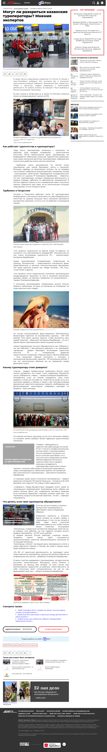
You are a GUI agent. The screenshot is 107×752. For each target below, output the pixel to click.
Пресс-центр (40, 711)
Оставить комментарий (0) (53, 629)
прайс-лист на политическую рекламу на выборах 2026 (36, 716)
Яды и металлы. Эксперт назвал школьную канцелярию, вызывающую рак (90, 69)
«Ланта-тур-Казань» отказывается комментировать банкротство (56, 661)
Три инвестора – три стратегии (22, 673)
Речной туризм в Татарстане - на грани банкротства (22, 667)
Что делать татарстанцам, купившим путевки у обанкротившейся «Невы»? (21, 661)
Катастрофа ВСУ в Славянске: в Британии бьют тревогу (89, 121)
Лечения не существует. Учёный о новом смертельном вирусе (90, 61)
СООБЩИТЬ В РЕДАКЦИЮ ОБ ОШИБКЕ (68, 716)
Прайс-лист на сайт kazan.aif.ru (84, 713)
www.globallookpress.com (11, 69)
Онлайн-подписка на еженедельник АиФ (76, 711)
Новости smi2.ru (10, 703)
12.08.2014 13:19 (7, 8)
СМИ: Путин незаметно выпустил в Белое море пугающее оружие (90, 108)
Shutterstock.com (50, 329)
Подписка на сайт (24, 713)
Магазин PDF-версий (53, 711)
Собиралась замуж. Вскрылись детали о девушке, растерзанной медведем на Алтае (90, 75)
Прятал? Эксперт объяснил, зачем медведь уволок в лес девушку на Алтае (91, 82)
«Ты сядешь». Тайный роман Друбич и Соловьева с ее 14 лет (91, 128)
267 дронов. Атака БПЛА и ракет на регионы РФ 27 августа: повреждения (87, 15)
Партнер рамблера (36, 744)
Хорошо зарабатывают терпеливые (52, 667)
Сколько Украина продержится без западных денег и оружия (90, 114)
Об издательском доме (26, 711)
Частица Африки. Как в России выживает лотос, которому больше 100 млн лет (91, 89)
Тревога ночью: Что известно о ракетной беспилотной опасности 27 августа (87, 32)
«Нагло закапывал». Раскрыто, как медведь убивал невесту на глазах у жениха (91, 96)
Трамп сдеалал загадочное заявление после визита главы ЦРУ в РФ (91, 136)
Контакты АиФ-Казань (39, 713)
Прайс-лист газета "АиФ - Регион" (60, 713)
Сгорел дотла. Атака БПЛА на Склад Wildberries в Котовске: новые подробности (87, 40)
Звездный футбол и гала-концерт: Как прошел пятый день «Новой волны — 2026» (87, 24)
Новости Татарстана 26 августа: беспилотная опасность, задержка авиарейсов (87, 49)
